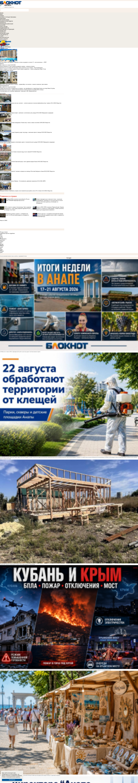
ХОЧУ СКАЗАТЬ (4, 38)
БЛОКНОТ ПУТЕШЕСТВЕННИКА (8, 17)
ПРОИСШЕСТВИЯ (4, 33)
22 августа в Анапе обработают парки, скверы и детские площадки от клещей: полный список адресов (22, 457)
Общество (58, 103)
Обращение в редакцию (47, 112)
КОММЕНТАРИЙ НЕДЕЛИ (6, 21)
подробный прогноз (4, 233)
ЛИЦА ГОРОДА (4, 26)
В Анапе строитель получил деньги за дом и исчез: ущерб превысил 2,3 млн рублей (18, 564)
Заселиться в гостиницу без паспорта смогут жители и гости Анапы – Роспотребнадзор (21, 67)
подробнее (12, 233)
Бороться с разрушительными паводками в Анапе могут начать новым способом (19, 122)
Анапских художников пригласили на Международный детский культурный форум (60, 457)
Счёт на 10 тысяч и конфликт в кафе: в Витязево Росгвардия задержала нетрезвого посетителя (92, 669)
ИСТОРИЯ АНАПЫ (4, 19)
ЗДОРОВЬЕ (3, 18)
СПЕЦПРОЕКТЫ (4, 34)
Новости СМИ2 (3, 220)
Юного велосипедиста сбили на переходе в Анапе (116, 457)
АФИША (2, 15)
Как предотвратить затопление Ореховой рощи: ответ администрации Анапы (18, 161)
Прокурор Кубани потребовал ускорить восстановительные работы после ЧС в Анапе (21, 190)
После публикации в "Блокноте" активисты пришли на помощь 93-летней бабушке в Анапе (22, 171)
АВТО (1, 14)
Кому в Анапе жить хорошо (6, 70)
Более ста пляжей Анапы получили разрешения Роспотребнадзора (91, 457)
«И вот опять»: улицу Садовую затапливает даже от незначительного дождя (18, 142)
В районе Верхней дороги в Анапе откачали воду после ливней (15, 151)
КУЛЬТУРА (2, 25)
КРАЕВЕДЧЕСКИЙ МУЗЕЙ (6, 24)
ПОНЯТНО (12, 780)
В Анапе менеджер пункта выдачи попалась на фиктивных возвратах (47, 775)
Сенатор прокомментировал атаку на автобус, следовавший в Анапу (13, 256)
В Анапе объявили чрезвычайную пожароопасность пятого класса (58, 669)
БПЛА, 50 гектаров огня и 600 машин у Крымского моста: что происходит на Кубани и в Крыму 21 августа (22, 669)
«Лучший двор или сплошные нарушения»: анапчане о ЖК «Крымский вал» (18, 91)
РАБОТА (9, 41)
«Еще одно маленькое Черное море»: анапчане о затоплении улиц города (18, 112)
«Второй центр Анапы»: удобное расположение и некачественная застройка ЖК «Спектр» (22, 89)
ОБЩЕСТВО (3, 30)
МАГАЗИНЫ (8, 47)
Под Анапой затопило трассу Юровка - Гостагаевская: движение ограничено (18, 181)
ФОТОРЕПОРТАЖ (4, 37)
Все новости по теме (5, 65)
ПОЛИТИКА (3, 32)
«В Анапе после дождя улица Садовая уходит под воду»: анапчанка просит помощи (20, 132)
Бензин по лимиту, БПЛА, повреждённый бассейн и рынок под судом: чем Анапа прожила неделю (21, 351)
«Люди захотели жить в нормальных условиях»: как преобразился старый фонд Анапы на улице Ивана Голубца (27, 88)
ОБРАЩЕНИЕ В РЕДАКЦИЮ (7, 29)
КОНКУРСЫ (3, 22)
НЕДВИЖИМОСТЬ (4, 28)
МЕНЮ (1, 13)
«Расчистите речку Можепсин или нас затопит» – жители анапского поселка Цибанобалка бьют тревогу (25, 103)
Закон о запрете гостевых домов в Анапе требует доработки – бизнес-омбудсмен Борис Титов (23, 69)
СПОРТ (2, 36)
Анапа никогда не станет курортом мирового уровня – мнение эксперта (17, 66)
